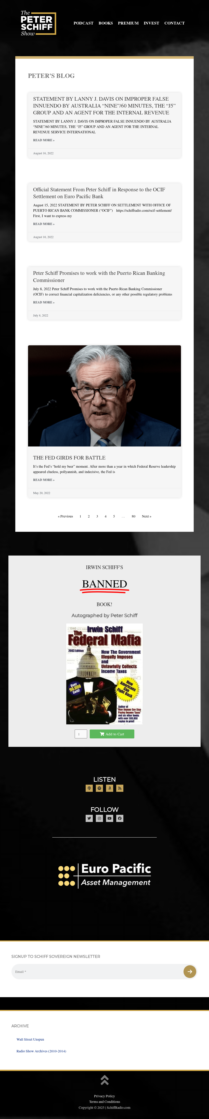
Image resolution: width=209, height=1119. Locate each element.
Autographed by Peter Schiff (104, 615)
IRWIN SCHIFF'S (104, 567)
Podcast (84, 23)
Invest (151, 23)
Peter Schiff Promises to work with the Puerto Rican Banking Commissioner (99, 276)
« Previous (65, 516)
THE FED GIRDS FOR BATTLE (69, 457)
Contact (174, 23)
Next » (146, 516)
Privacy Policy (104, 1096)
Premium (128, 23)
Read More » (44, 140)
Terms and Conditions (104, 1101)
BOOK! (104, 604)
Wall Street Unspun (30, 1039)
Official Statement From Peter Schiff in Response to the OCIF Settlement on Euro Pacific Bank (99, 193)
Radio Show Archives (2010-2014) (41, 1051)
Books (106, 23)
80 (133, 516)
